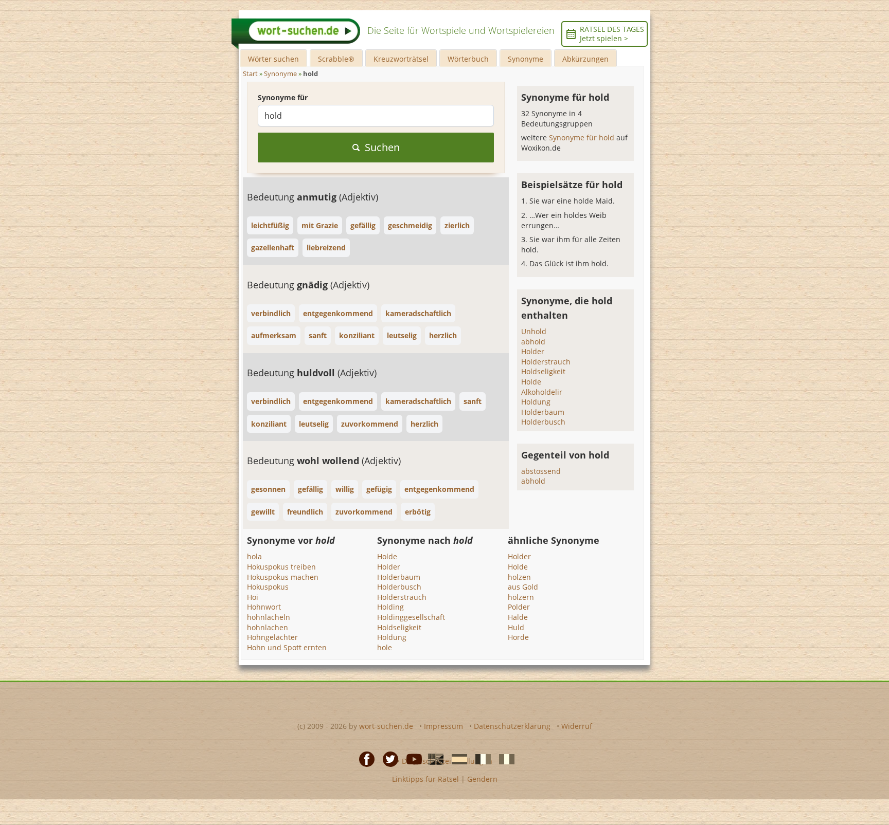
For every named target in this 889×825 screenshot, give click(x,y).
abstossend (541, 471)
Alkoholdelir (541, 392)
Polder (519, 607)
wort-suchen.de (386, 726)
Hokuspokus (268, 587)
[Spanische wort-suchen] (456, 758)
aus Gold (523, 587)
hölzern (521, 597)
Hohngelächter (272, 637)
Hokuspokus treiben (281, 567)
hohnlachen (267, 627)
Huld (516, 627)
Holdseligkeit (543, 371)
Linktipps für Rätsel (425, 779)
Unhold (533, 331)
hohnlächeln (268, 617)
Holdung (535, 402)
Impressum (443, 726)
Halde (518, 617)
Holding (390, 607)
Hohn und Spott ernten (287, 647)
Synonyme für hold (582, 137)
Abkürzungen (585, 59)
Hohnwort (264, 607)
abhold (533, 341)
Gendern (482, 779)
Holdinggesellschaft (411, 617)
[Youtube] (411, 758)
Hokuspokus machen (282, 577)
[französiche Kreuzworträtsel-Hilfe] (480, 758)
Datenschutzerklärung (512, 726)
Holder (532, 351)
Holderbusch (543, 422)
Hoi (252, 597)
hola (254, 556)
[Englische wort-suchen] (432, 758)
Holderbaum (542, 412)
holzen (519, 577)
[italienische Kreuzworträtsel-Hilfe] (503, 758)
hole (384, 647)
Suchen (382, 147)
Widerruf (576, 726)
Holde (531, 382)
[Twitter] (387, 758)
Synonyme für (283, 97)
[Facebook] (364, 758)
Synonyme (525, 59)
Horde (518, 637)
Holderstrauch (546, 361)
